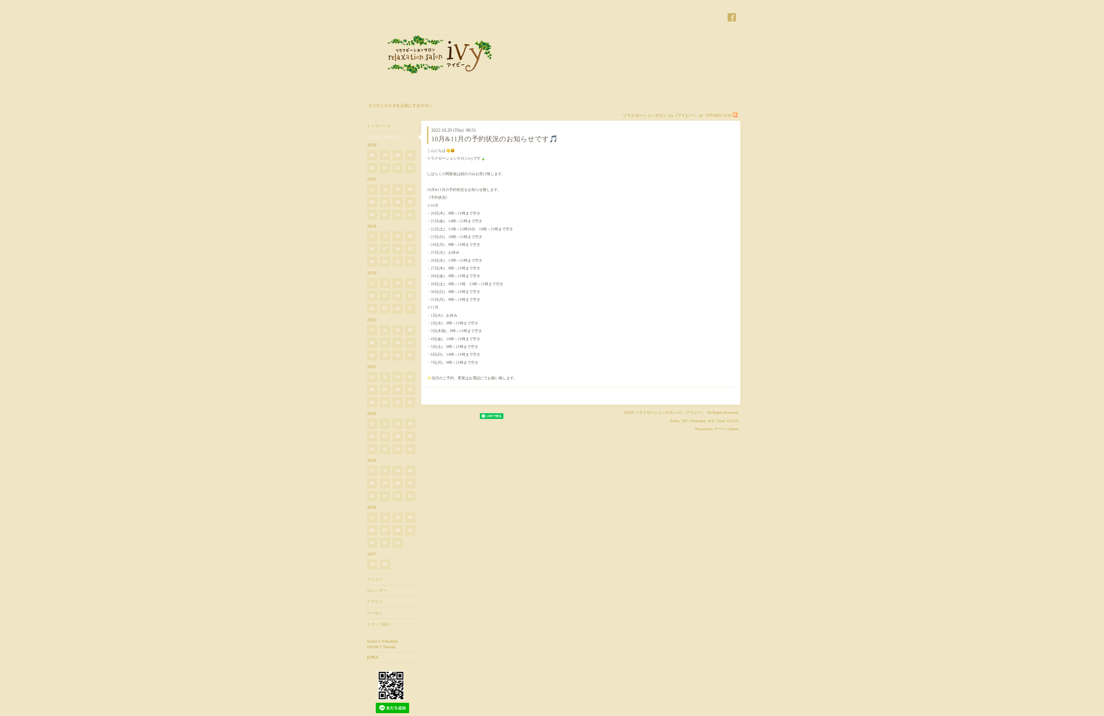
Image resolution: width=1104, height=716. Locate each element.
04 (372, 167)
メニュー (375, 579)
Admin (733, 429)
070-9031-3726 (718, 115)
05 (410, 155)
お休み (373, 657)
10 (397, 189)
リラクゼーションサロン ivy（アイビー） (670, 412)
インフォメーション (385, 137)
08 (372, 155)
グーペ (719, 429)
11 (385, 189)
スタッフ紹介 (379, 624)
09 (410, 189)
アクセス (375, 602)
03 (385, 167)
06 (397, 155)
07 (385, 155)
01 (410, 167)
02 (397, 167)
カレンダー (377, 590)
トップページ (379, 126)
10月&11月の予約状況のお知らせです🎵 (494, 139)
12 (372, 189)
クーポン (375, 613)
